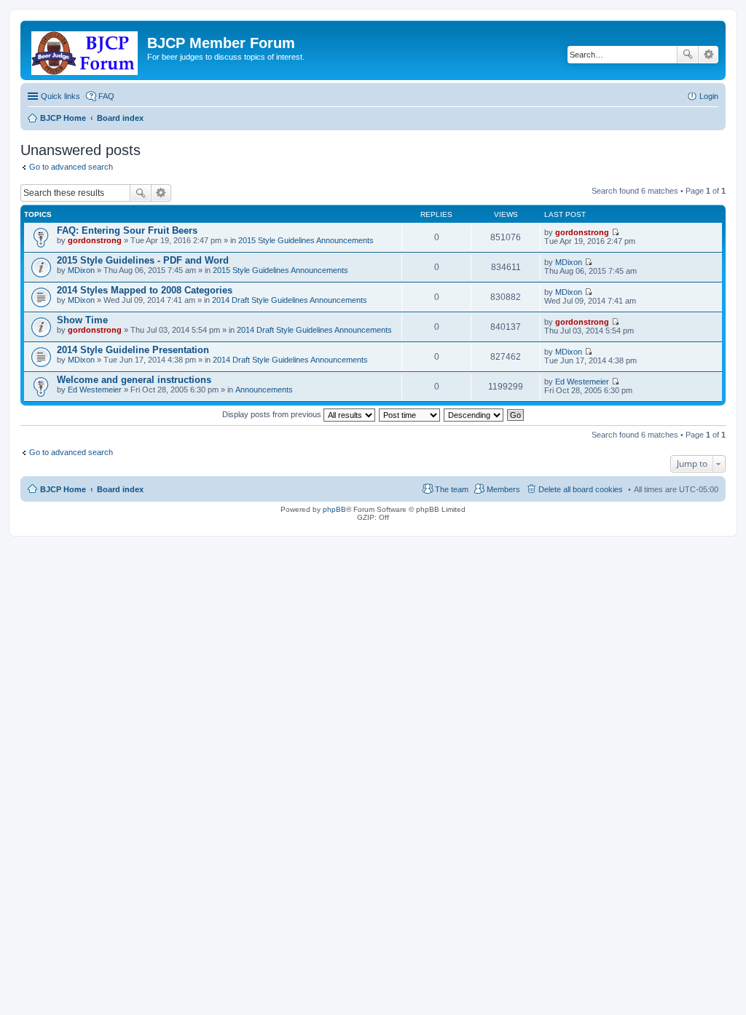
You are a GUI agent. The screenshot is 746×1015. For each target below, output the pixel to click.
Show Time (82, 320)
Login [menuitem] (708, 96)
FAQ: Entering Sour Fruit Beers (127, 230)
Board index (120, 489)
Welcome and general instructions (134, 379)
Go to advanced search (71, 166)
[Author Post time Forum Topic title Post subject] (410, 414)
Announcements (264, 389)
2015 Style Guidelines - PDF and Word (143, 260)
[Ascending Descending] (474, 414)
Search (688, 54)
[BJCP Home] (85, 50)
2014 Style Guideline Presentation (133, 349)
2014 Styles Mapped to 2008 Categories (144, 290)
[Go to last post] (615, 232)
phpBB (334, 509)
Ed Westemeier (95, 389)
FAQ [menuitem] (106, 96)
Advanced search (708, 54)
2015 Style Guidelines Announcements (306, 240)
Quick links (60, 96)
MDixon (81, 270)
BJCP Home (63, 489)
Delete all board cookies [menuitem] (580, 489)
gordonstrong (95, 240)
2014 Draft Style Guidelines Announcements (289, 300)
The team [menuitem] (451, 489)
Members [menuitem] (503, 489)
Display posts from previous (272, 414)
